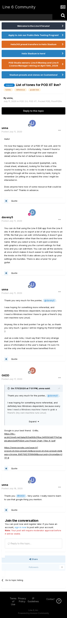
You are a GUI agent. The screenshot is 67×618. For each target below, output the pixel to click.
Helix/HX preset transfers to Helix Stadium (33, 44)
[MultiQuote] (6, 201)
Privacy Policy (22, 600)
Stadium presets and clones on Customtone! (33, 74)
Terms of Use (13, 601)
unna (10, 98)
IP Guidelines (33, 600)
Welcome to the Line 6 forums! (33, 26)
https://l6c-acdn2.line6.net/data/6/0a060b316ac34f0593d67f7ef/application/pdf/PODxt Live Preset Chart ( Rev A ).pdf (33, 437)
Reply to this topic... (20, 543)
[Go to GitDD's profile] (32, 370)
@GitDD (21, 496)
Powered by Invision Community (33, 613)
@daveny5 (49, 300)
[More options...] (59, 130)
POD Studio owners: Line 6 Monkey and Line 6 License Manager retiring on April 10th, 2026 (34, 64)
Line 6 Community (18, 7)
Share (34, 559)
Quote (14, 200)
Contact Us (52, 599)
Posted (12, 131)
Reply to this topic (33, 110)
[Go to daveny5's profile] (32, 212)
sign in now (20, 527)
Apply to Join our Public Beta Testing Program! (33, 35)
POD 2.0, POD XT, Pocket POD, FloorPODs (41, 101)
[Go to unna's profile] (32, 123)
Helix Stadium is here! (33, 53)
